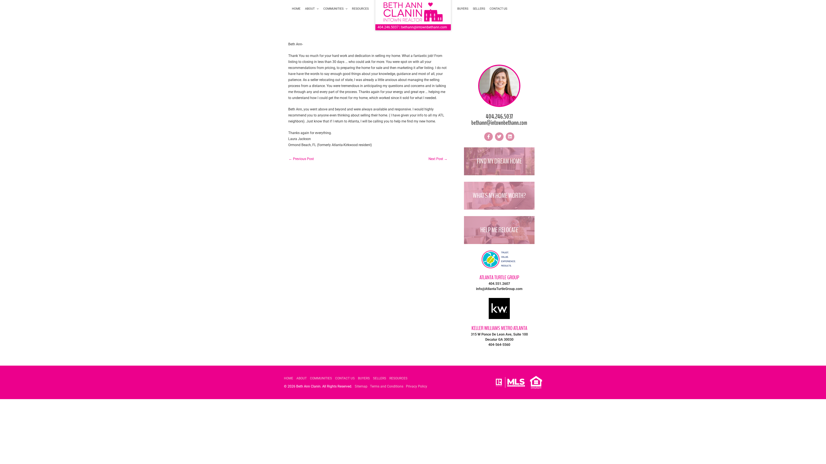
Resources (398, 378)
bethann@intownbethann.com (424, 27)
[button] (317, 8)
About (301, 378)
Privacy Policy (416, 386)
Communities (321, 378)
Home (288, 378)
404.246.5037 (388, 27)
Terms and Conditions (386, 386)
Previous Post (301, 159)
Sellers (379, 378)
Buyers (364, 378)
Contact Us (345, 378)
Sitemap (361, 386)
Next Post (437, 159)
